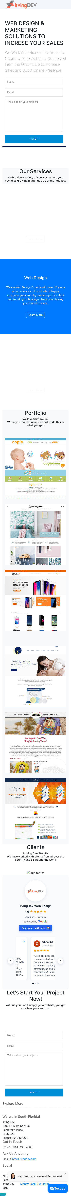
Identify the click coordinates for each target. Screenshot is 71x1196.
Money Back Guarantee (34, 1183)
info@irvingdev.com (24, 1159)
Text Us (59, 1188)
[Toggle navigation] (64, 4)
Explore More (12, 1104)
